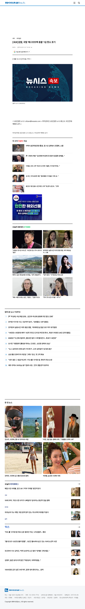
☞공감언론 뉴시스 (18, 121)
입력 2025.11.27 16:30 (23, 47)
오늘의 (11, 484)
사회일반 (18, 38)
